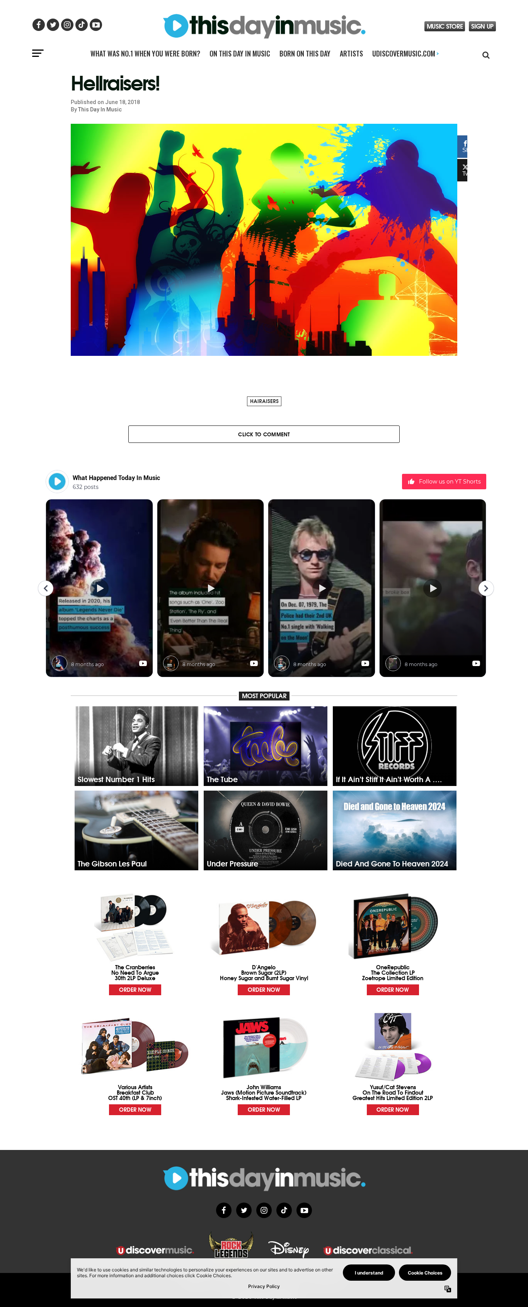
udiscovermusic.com (405, 53)
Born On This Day (304, 53)
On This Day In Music (239, 53)
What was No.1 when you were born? (145, 53)
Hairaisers (264, 401)
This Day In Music (100, 109)
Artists (351, 53)
